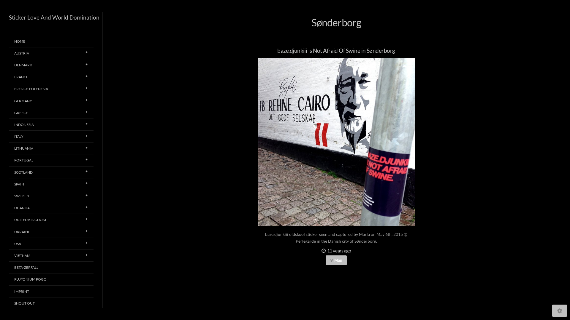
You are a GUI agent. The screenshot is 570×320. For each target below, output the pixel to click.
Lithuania (23, 148)
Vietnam (22, 255)
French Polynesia (31, 89)
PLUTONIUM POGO (30, 279)
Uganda (22, 208)
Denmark (23, 65)
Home (19, 41)
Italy (18, 136)
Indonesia (24, 124)
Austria (21, 53)
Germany (23, 101)
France (21, 77)
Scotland (23, 172)
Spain (19, 184)
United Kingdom (30, 219)
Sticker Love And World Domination (54, 17)
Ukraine (22, 232)
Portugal (23, 160)
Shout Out (24, 303)
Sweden (21, 196)
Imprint (21, 291)
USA (17, 243)
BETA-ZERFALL (26, 267)
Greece (21, 113)
